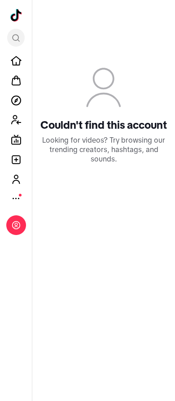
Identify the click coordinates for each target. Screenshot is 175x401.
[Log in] (16, 225)
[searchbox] (16, 38)
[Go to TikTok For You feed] (16, 15)
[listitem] (16, 61)
